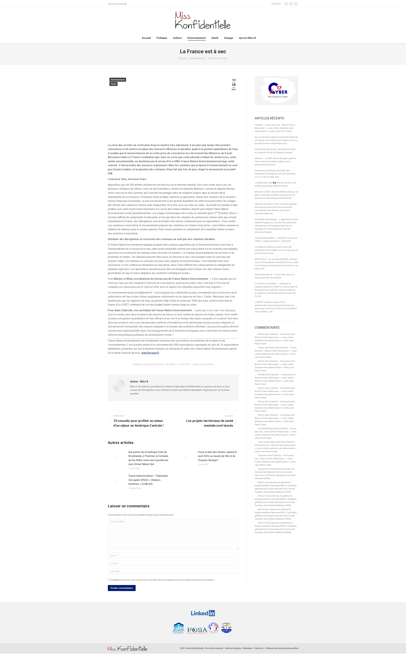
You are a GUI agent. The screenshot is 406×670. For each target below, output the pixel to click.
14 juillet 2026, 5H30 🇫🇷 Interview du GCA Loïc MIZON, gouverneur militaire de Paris (275, 184)
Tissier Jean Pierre (266, 347)
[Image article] (116, 457)
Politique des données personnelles (281, 648)
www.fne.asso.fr (150, 352)
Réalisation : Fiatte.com (253, 648)
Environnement (118, 80)
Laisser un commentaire (203, 364)
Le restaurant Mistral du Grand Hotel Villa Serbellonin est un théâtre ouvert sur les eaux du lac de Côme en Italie (276, 250)
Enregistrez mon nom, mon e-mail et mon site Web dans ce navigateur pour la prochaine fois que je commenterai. (162, 580)
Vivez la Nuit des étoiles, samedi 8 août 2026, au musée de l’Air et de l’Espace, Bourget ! (217, 456)
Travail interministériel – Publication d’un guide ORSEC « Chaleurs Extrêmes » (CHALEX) (148, 479)
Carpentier (262, 455)
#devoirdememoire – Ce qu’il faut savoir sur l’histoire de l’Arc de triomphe (275, 276)
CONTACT (276, 3)
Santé (113, 84)
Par (171, 364)
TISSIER (261, 374)
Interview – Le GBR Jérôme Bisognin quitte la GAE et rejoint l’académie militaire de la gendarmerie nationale (275, 161)
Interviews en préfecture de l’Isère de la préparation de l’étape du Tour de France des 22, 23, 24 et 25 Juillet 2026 (275, 173)
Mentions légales (233, 648)
